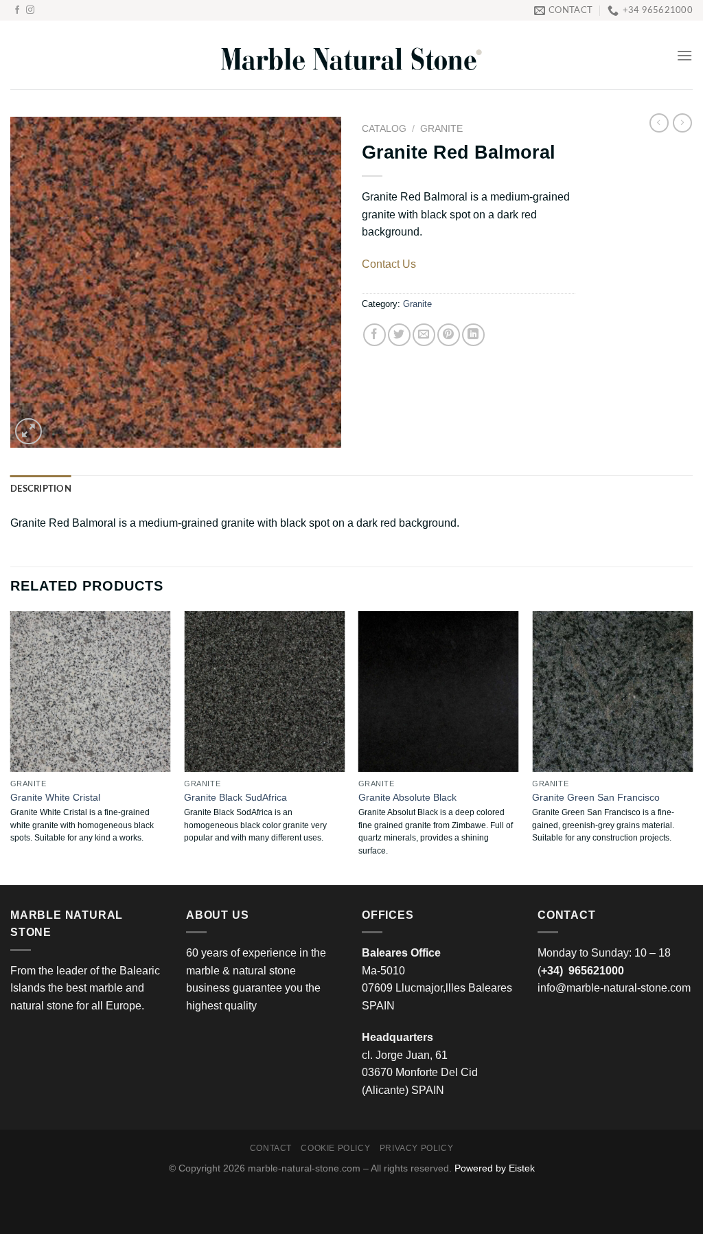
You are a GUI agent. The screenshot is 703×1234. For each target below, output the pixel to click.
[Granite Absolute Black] (438, 691)
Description (40, 489)
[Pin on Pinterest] (448, 334)
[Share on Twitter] (399, 334)
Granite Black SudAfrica (235, 797)
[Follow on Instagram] (30, 10)
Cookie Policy (335, 1148)
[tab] (40, 489)
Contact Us (389, 264)
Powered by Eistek (494, 1168)
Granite (441, 129)
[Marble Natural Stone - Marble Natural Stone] (351, 55)
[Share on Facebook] (374, 334)
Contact (271, 1148)
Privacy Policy (417, 1148)
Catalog (384, 129)
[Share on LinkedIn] (473, 334)
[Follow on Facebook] (17, 10)
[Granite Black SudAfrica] (264, 691)
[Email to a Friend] (424, 334)
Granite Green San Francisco (596, 797)
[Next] (692, 747)
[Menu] (684, 55)
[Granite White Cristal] (90, 691)
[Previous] (11, 747)
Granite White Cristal (55, 797)
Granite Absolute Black (407, 797)
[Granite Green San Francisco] (612, 691)
